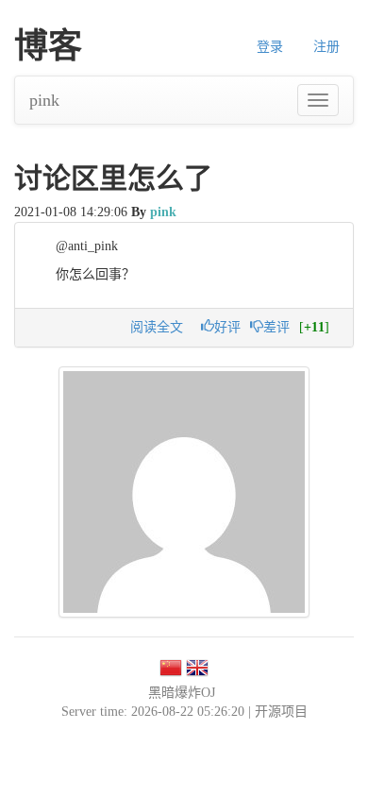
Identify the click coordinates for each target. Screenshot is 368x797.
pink (44, 100)
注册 (326, 47)
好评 (227, 327)
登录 (270, 47)
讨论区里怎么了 (113, 178)
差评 (276, 327)
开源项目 (281, 711)
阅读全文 (156, 327)
